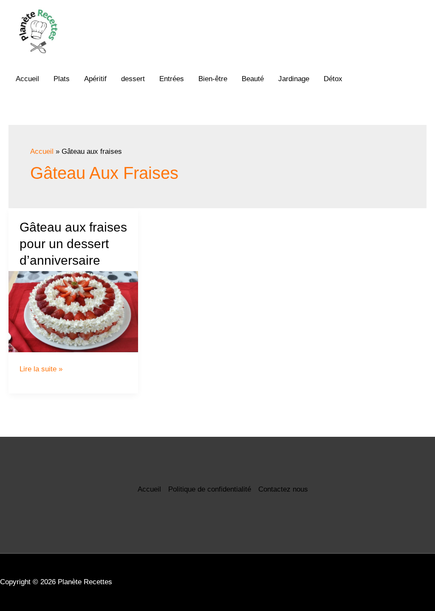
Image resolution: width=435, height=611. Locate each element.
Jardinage (293, 79)
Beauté (253, 79)
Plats (62, 79)
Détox (333, 79)
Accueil (27, 79)
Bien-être (212, 79)
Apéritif (95, 79)
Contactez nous (283, 489)
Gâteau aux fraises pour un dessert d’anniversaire (73, 243)
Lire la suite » (41, 369)
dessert (133, 79)
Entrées (171, 79)
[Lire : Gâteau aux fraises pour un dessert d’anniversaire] (73, 311)
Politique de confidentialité (209, 489)
